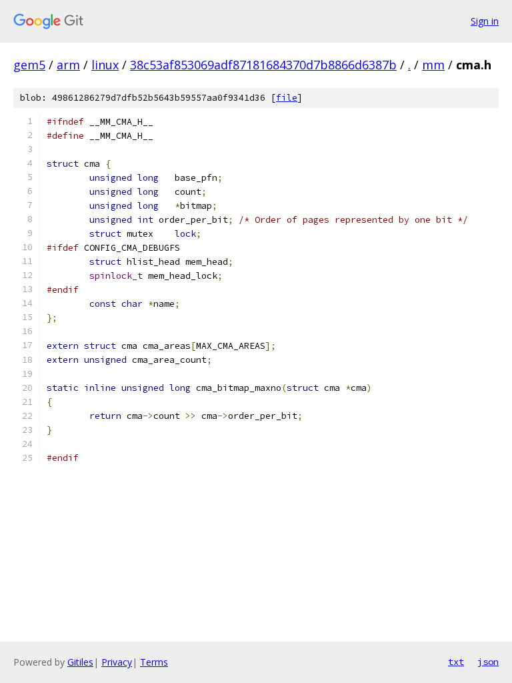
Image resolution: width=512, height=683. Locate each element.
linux (105, 65)
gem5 (29, 65)
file (286, 97)
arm (68, 65)
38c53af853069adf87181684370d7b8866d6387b (263, 65)
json (488, 662)
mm (433, 65)
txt (456, 662)
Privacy (116, 662)
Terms (154, 662)
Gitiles (80, 662)
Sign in (485, 21)
